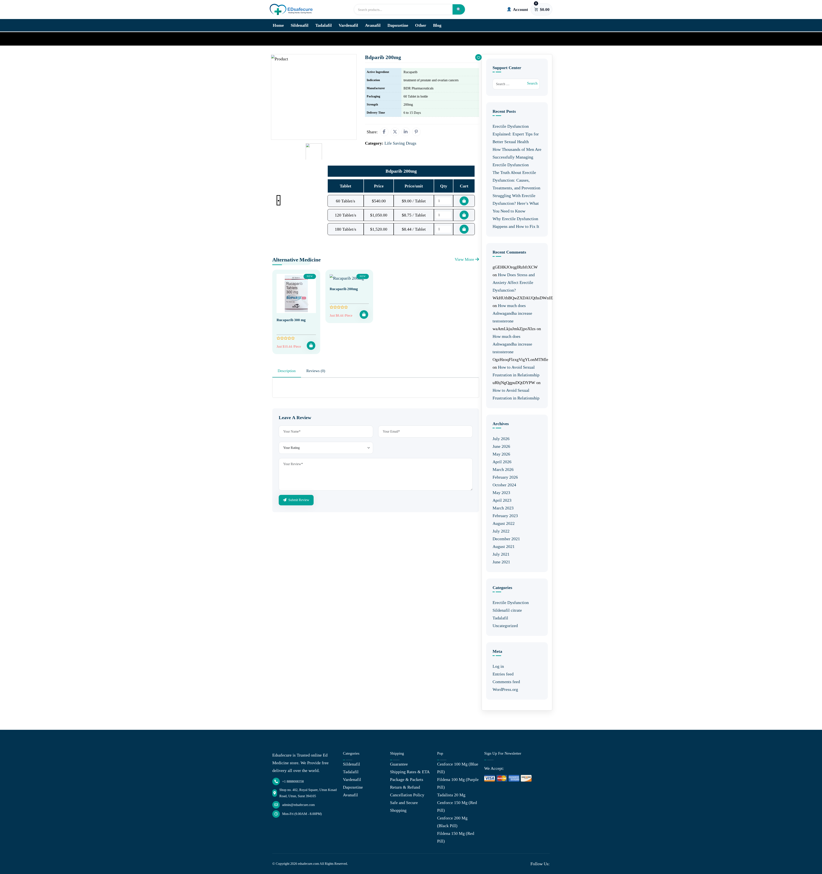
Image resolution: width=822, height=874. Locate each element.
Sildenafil (299, 25)
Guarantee (399, 764)
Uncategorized (505, 625)
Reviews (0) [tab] (315, 371)
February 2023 (505, 515)
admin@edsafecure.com (298, 805)
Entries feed (503, 674)
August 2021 (504, 546)
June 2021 (501, 561)
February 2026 (505, 477)
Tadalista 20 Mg (451, 794)
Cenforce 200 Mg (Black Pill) (452, 822)
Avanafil (373, 25)
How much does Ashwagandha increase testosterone (512, 313)
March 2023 (503, 508)
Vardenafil (348, 25)
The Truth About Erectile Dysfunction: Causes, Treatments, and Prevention (516, 180)
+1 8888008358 (293, 781)
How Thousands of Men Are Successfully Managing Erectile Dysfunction (517, 157)
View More (465, 259)
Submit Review (298, 500)
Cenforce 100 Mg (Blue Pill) (457, 768)
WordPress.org (505, 689)
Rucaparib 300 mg (291, 320)
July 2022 (501, 531)
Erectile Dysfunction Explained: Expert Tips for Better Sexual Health (516, 134)
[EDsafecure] (291, 9)
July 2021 (501, 554)
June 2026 (501, 446)
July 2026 (501, 438)
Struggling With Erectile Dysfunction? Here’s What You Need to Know (516, 203)
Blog (437, 25)
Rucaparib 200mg (344, 289)
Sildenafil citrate (507, 610)
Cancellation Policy (407, 794)
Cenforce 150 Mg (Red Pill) (457, 806)
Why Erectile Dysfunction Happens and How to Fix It (516, 222)
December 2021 (506, 538)
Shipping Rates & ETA (410, 771)
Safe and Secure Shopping (404, 806)
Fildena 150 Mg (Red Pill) (455, 837)
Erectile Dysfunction (511, 602)
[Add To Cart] (311, 345)
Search (532, 83)
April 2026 (502, 461)
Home (278, 25)
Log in (498, 666)
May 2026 (501, 454)
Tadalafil (323, 25)
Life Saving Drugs (300, 38)
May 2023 (501, 492)
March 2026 (503, 469)
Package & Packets (406, 779)
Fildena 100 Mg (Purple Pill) (458, 783)
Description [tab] (287, 371)
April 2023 (502, 500)
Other (420, 25)
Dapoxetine (397, 25)
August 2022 (504, 523)
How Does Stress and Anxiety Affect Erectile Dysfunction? (514, 282)
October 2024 (504, 484)
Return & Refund (405, 787)
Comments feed (506, 681)
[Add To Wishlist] (478, 57)
